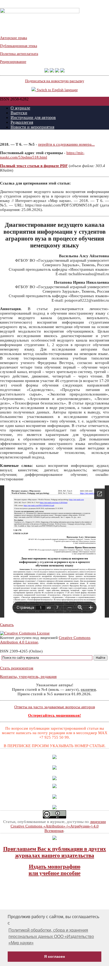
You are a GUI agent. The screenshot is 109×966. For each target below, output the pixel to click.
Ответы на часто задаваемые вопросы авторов (54, 707)
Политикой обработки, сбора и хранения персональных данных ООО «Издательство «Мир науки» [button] (51, 936)
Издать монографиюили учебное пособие (54, 869)
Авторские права (13, 38)
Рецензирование (13, 62)
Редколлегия (22, 122)
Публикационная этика (18, 46)
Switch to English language (57, 90)
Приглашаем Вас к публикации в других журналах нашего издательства (54, 852)
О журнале (20, 108)
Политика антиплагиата (19, 54)
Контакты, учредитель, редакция (28, 676)
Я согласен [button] (54, 956)
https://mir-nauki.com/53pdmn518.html (42, 155)
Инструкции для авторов (33, 117)
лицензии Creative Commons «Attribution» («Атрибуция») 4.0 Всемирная (58, 826)
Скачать (7, 625)
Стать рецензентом (16, 668)
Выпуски (19, 113)
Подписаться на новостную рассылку (54, 81)
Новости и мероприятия (32, 127)
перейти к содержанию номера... (66, 144)
